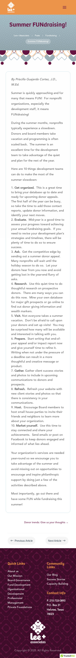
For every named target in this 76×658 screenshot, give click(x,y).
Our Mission (15, 576)
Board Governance (19, 580)
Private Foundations (20, 607)
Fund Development (19, 585)
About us (13, 571)
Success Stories (56, 579)
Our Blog (52, 575)
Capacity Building (57, 584)
